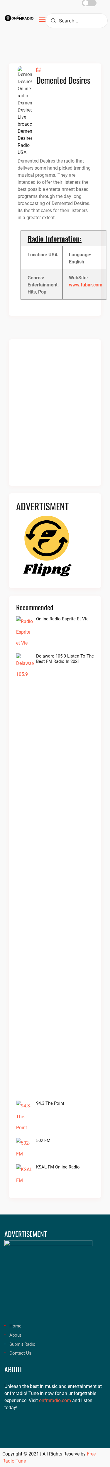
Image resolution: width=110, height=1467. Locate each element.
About (15, 1335)
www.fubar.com (85, 285)
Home (15, 1326)
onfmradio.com (55, 1400)
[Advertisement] (55, 416)
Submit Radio (22, 1344)
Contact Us (20, 1353)
